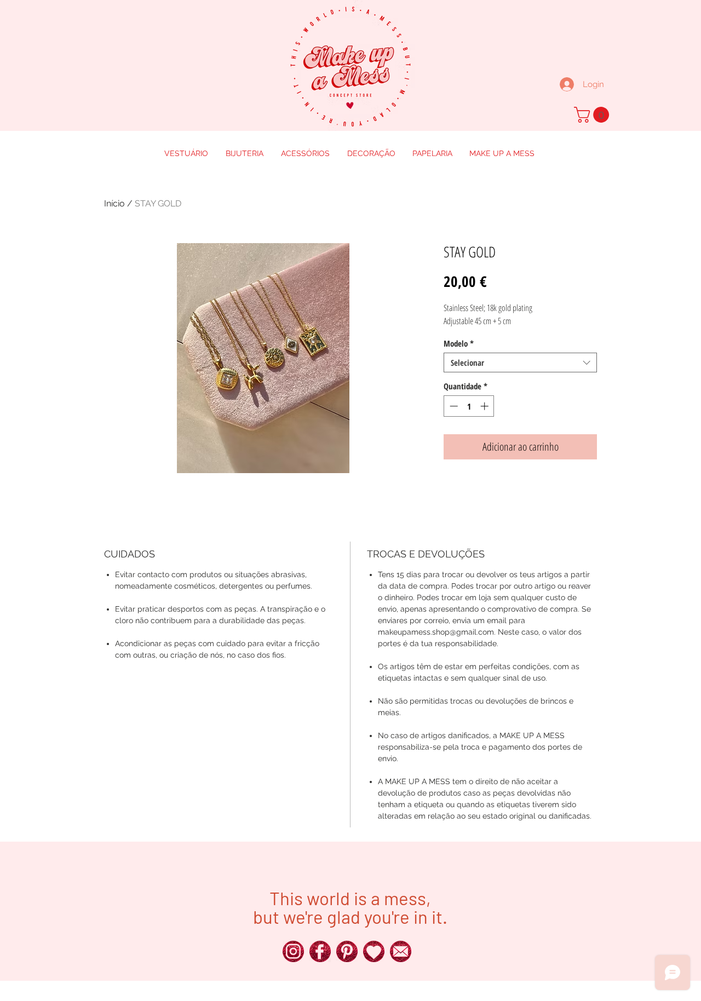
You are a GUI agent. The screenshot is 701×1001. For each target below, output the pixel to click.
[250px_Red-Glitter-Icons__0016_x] (400, 951)
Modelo (459, 343)
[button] (593, 115)
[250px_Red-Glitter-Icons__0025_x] (320, 951)
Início (114, 203)
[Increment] (485, 406)
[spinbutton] (469, 406)
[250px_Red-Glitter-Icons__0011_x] (373, 951)
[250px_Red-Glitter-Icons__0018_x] (347, 951)
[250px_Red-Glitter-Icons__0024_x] (293, 951)
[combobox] (520, 362)
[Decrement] (452, 406)
